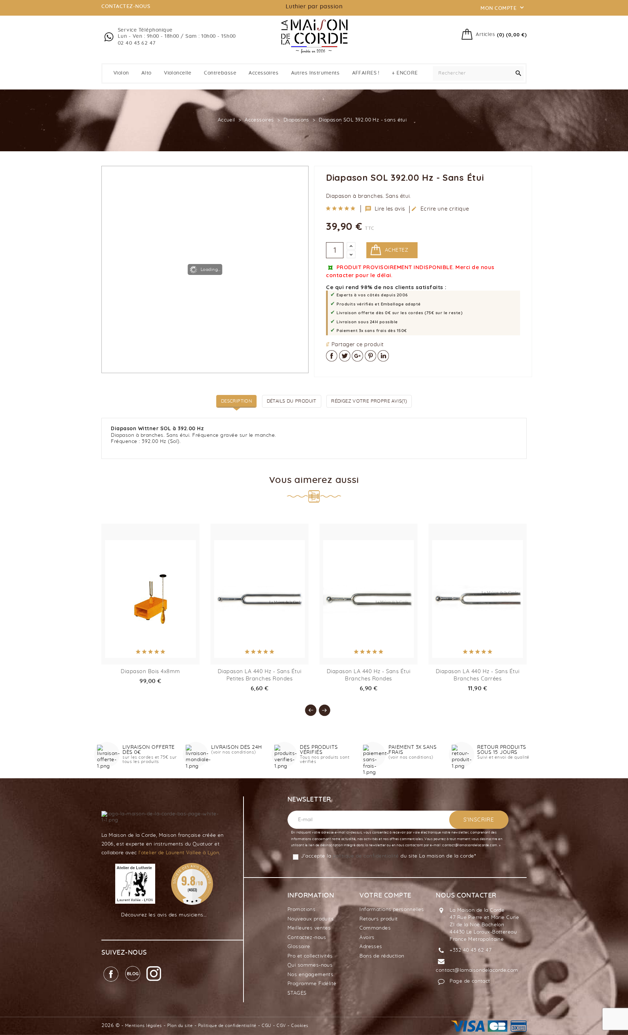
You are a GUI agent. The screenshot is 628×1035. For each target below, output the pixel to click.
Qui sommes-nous (310, 965)
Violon (121, 73)
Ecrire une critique (440, 209)
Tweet (344, 355)
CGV (281, 1025)
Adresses (370, 946)
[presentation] (307, 706)
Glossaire (298, 946)
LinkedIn (383, 355)
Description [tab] (236, 401)
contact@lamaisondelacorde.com (477, 970)
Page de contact (470, 981)
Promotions (301, 909)
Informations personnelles (391, 909)
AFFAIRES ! (365, 73)
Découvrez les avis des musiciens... (164, 915)
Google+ (357, 355)
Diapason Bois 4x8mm (150, 671)
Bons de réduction (381, 956)
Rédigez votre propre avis (369, 401)
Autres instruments (315, 73)
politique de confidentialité (366, 856)
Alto (146, 73)
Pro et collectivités (310, 956)
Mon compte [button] (503, 7)
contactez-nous (125, 6)
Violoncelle (178, 73)
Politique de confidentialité (227, 1025)
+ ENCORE (405, 73)
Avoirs (367, 937)
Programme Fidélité (312, 983)
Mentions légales (143, 1025)
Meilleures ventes (309, 928)
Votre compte (385, 895)
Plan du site (180, 1025)
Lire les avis (385, 209)
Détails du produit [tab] (292, 401)
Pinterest (370, 355)
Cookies (300, 1025)
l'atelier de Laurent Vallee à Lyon (178, 852)
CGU (266, 1025)
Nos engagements (310, 974)
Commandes (375, 928)
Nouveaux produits (310, 919)
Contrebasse (220, 73)
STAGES (297, 993)
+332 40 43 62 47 (470, 950)
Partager (331, 355)
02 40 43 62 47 (137, 43)
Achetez (396, 250)
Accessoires (263, 73)
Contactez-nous (306, 937)
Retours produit (378, 919)
